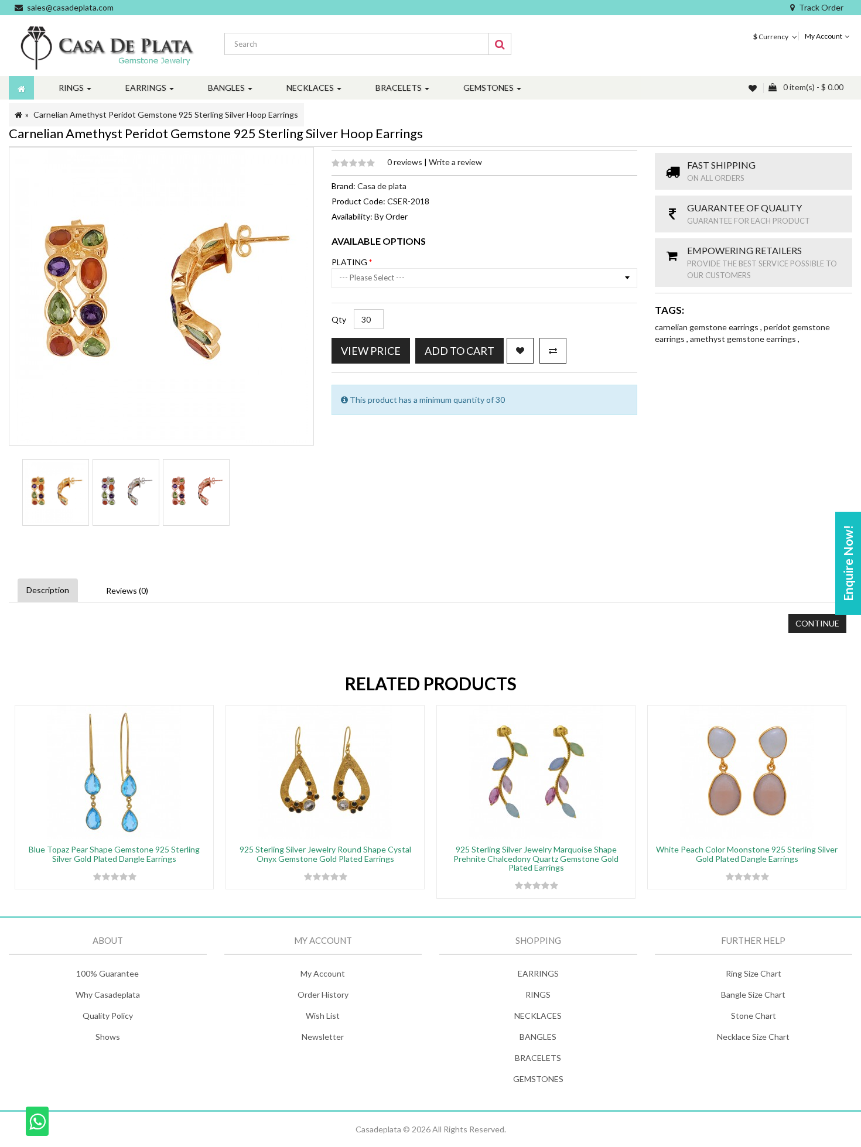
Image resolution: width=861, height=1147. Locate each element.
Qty (339, 319)
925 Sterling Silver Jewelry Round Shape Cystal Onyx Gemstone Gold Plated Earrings (325, 853)
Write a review (455, 162)
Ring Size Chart (753, 973)
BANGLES (538, 1037)
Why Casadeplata (108, 994)
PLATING (350, 262)
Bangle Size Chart (753, 994)
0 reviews (405, 162)
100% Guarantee (107, 973)
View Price (371, 350)
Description (47, 590)
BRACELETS (538, 1058)
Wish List (323, 1016)
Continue (817, 623)
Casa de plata (381, 186)
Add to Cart (459, 350)
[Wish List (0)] (754, 88)
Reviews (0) (127, 590)
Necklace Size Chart (753, 1037)
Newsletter (323, 1037)
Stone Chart (753, 1016)
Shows (107, 1037)
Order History (323, 994)
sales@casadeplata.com (70, 7)
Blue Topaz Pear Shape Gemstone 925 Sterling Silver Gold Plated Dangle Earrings (114, 853)
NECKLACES (538, 1016)
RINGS (538, 994)
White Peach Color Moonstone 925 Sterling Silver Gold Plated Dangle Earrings (747, 853)
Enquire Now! (847, 563)
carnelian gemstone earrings (707, 327)
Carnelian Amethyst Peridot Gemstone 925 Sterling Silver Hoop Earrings (165, 114)
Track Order (821, 7)
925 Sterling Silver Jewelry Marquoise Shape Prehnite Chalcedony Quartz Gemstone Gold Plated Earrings (536, 858)
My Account (322, 973)
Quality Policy (108, 1016)
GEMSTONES (538, 1079)
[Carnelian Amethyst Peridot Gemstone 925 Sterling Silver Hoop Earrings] (55, 492)
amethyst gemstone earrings (744, 339)
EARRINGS (538, 973)
